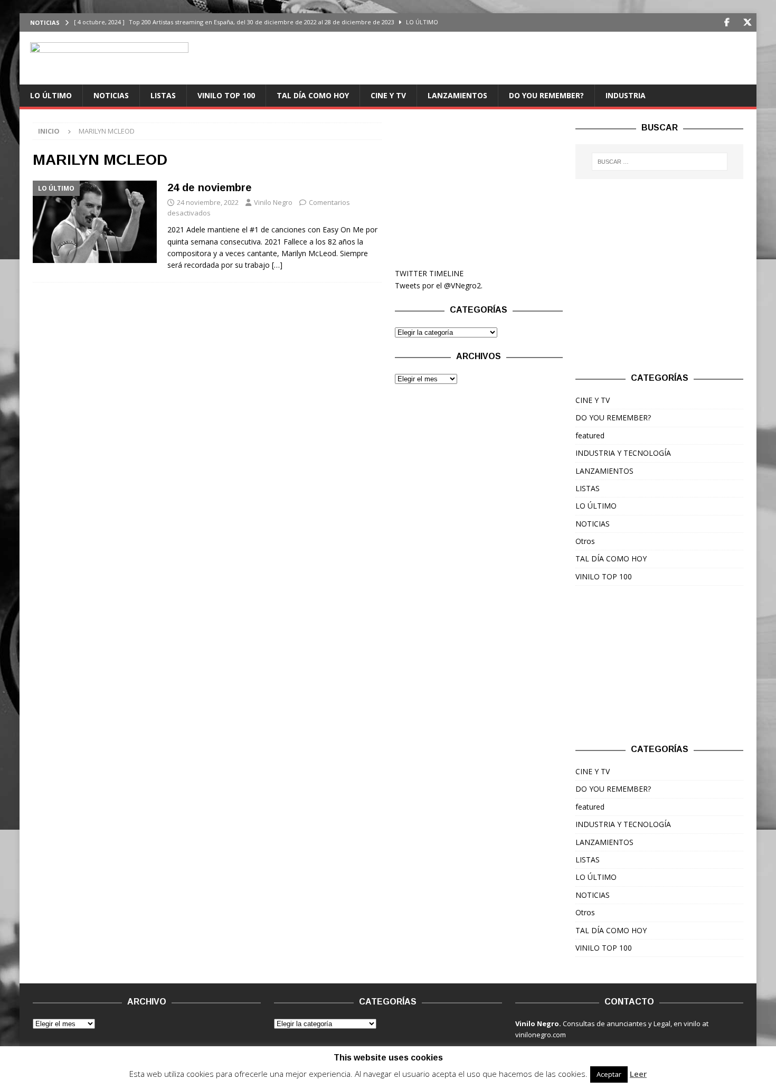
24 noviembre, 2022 (208, 202)
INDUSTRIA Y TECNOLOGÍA (623, 453)
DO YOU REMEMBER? (546, 95)
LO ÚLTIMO (51, 95)
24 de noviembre (209, 187)
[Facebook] (726, 22)
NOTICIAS (111, 95)
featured (589, 435)
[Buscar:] (659, 162)
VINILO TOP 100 (226, 95)
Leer (638, 1073)
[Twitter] (747, 22)
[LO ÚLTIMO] (95, 222)
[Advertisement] (479, 189)
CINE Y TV (388, 95)
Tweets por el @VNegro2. (438, 285)
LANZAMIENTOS (457, 95)
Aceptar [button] (609, 1074)
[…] (277, 265)
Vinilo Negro (273, 202)
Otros (585, 541)
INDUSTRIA (625, 95)
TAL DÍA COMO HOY (313, 95)
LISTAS (163, 95)
